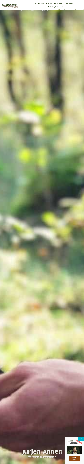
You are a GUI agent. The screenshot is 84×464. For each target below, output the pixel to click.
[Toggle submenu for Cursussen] (63, 3)
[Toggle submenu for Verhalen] (74, 3)
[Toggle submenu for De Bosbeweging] (59, 7)
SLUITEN (81, 438)
